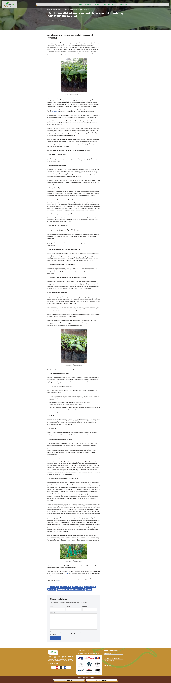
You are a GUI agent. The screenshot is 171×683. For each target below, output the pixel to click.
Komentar (53, 612)
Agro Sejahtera (55, 111)
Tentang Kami (88, 4)
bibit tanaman (51, 589)
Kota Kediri (65, 573)
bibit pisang (80, 586)
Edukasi (114, 4)
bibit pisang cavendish (90, 586)
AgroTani (52, 20)
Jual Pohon (106, 4)
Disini (59, 580)
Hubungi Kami (123, 4)
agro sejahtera (55, 586)
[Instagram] (61, 667)
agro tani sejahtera (66, 586)
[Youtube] (57, 667)
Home (80, 4)
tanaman (89, 589)
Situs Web (85, 606)
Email (68, 606)
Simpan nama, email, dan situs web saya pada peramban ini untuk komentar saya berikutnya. (71, 633)
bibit (74, 586)
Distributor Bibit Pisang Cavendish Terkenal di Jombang (71, 589)
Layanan (97, 4)
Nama (52, 606)
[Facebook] (65, 667)
